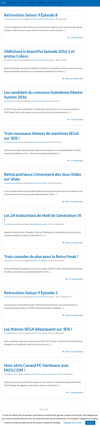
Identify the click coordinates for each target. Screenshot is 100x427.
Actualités (34, 19)
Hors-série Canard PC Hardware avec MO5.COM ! (36, 367)
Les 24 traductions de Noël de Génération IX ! (42, 217)
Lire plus (43, 409)
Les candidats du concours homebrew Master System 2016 (43, 94)
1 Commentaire (76, 37)
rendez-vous (31, 2)
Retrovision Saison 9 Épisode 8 (31, 15)
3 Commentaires (76, 392)
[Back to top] (94, 421)
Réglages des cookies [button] (72, 422)
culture (22, 2)
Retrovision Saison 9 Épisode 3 (31, 292)
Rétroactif (41, 19)
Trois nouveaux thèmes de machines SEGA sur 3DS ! (41, 135)
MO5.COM (51, 2)
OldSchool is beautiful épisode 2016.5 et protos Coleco (39, 53)
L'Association (42, 374)
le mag (60, 2)
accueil (3, 2)
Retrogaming (42, 101)
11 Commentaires (75, 279)
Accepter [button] (90, 423)
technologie (41, 2)
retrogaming (12, 2)
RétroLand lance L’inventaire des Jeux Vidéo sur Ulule (42, 176)
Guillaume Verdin (12, 19)
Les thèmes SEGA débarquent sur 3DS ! (38, 329)
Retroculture (50, 19)
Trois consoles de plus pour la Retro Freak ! (41, 256)
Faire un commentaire (74, 78)
